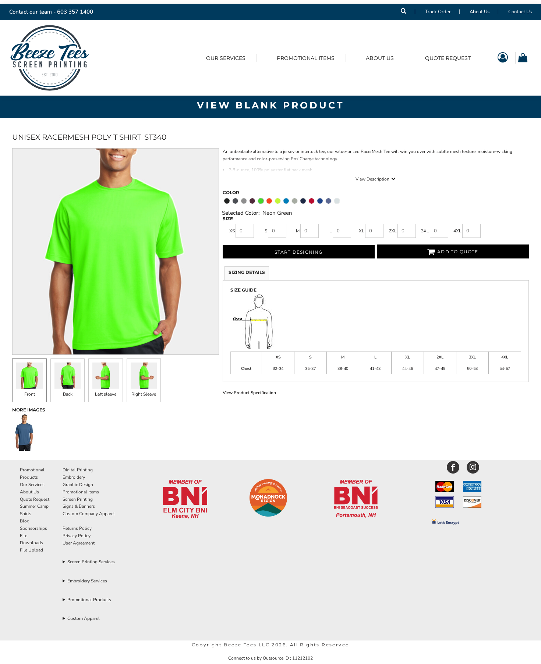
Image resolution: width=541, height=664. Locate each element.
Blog (24, 521)
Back (68, 394)
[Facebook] (453, 467)
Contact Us (520, 11)
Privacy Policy (77, 536)
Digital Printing (78, 470)
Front (29, 394)
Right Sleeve (143, 394)
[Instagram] (473, 467)
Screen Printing (78, 499)
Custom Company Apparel (89, 514)
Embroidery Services (87, 581)
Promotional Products (89, 600)
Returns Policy (77, 528)
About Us (479, 11)
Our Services (32, 485)
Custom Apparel (83, 618)
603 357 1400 (75, 11)
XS (232, 231)
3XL (425, 231)
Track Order (438, 11)
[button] (185, 499)
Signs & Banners (79, 506)
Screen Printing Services (91, 562)
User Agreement (79, 543)
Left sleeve (105, 394)
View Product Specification (249, 393)
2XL (393, 231)
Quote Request (34, 499)
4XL (457, 231)
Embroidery (74, 477)
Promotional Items (81, 492)
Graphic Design (78, 485)
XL (361, 231)
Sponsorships (33, 528)
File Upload (31, 550)
